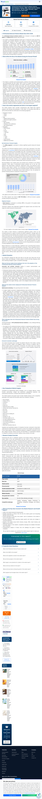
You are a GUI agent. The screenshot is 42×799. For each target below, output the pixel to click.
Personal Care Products (9, 4)
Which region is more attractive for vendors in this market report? (16, 562)
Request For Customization (7, 660)
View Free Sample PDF (6, 617)
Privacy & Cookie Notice (30, 793)
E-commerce (12, 150)
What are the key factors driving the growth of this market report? (17, 569)
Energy (3, 760)
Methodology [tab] (28, 30)
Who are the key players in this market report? (12, 559)
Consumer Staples (5, 758)
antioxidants (27, 49)
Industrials (4, 766)
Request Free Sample (21, 79)
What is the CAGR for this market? (10, 552)
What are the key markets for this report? (11, 565)
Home (3, 4)
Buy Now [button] (26, 15)
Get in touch (24, 532)
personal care (16, 242)
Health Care (4, 764)
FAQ (32, 754)
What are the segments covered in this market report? (14, 555)
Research (23, 757)
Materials (4, 771)
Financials (4, 762)
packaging (36, 156)
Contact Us (34, 757)
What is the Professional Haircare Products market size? (14, 548)
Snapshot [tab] (7, 30)
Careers (33, 756)
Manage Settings (12, 795)
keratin (32, 49)
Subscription (14, 752)
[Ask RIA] (38, 795)
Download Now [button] (21, 542)
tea (23, 101)
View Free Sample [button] (35, 15)
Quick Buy (7, 613)
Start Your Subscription (6, 742)
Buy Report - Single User (5, 594)
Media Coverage (25, 756)
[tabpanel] (21, 283)
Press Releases (25, 754)
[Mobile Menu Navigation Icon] (39, 1)
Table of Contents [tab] (17, 30)
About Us (33, 752)
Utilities (3, 773)
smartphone (10, 296)
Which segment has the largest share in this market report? (15, 572)
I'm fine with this (31, 795)
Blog (22, 752)
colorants (36, 88)
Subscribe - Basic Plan (5, 602)
